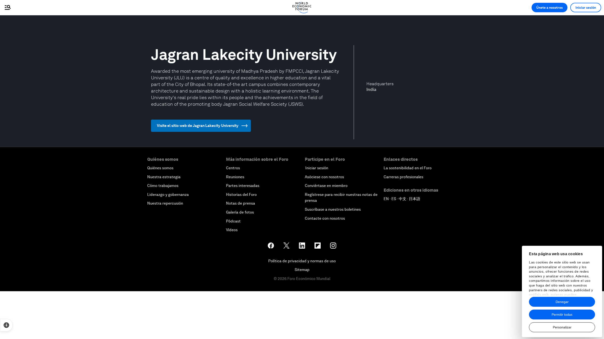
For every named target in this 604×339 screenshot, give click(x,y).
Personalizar (562, 327)
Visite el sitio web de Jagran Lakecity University (198, 125)
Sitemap (302, 269)
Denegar (562, 302)
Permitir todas (562, 314)
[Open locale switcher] (6, 325)
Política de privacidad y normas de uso (302, 261)
